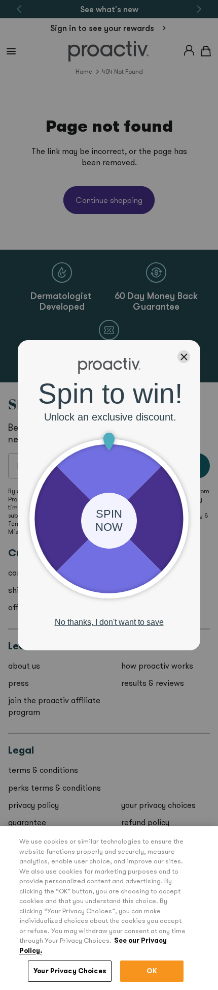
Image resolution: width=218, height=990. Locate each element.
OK (152, 971)
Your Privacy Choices (69, 971)
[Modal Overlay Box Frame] (109, 495)
